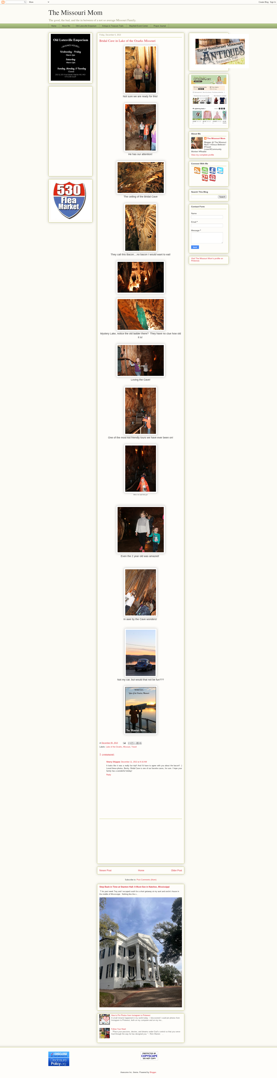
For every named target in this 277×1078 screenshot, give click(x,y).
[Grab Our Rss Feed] (197, 173)
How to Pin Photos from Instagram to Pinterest (130, 1015)
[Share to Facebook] (137, 743)
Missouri (126, 747)
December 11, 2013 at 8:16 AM (134, 762)
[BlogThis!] (132, 743)
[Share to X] (134, 743)
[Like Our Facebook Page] (212, 173)
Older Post (176, 870)
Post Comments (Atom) (146, 880)
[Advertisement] (140, 841)
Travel (134, 747)
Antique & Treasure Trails (112, 26)
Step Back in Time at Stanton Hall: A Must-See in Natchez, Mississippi (134, 887)
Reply (108, 775)
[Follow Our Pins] (212, 180)
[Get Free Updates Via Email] (204, 173)
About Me (66, 26)
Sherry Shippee (113, 762)
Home (53, 26)
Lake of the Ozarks (114, 747)
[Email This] (129, 743)
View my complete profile (202, 155)
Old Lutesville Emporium (86, 26)
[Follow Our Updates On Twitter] (220, 173)
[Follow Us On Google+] (204, 180)
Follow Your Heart (118, 1029)
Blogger (153, 1072)
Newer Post (105, 870)
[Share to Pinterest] (140, 743)
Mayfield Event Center (138, 26)
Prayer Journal (160, 26)
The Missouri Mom (75, 12)
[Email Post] (124, 743)
